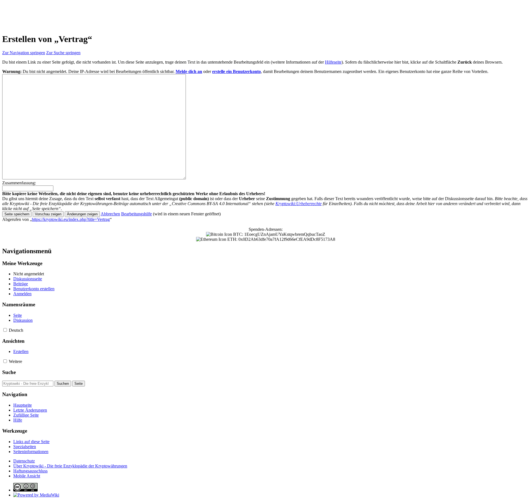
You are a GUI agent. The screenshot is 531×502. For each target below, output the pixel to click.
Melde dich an (189, 71)
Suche (9, 372)
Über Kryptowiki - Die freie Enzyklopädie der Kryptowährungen (70, 466)
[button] (110, 213)
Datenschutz (24, 461)
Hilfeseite (333, 62)
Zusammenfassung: (19, 183)
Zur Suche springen (63, 52)
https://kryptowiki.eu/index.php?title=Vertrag (71, 219)
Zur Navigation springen (23, 52)
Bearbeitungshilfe (136, 213)
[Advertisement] (103, 14)
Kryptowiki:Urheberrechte (298, 203)
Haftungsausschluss (30, 471)
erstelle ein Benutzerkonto (236, 71)
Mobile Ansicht (26, 476)
